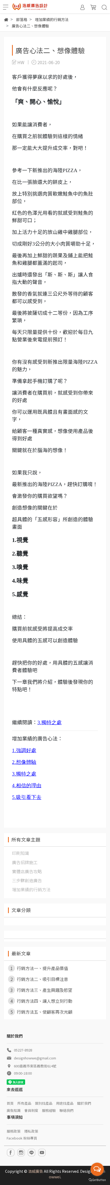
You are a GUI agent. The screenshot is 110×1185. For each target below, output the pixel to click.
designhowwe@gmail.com (35, 1057)
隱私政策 (31, 1131)
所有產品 (24, 1103)
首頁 (10, 1103)
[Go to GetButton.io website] (97, 1179)
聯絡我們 (66, 1110)
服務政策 (14, 1131)
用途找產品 (64, 1103)
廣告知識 (14, 1110)
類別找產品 (43, 1103)
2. (14, 762)
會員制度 (31, 1110)
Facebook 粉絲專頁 (22, 1138)
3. (39, 722)
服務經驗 (49, 1110)
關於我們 (84, 1103)
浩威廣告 (35, 1171)
